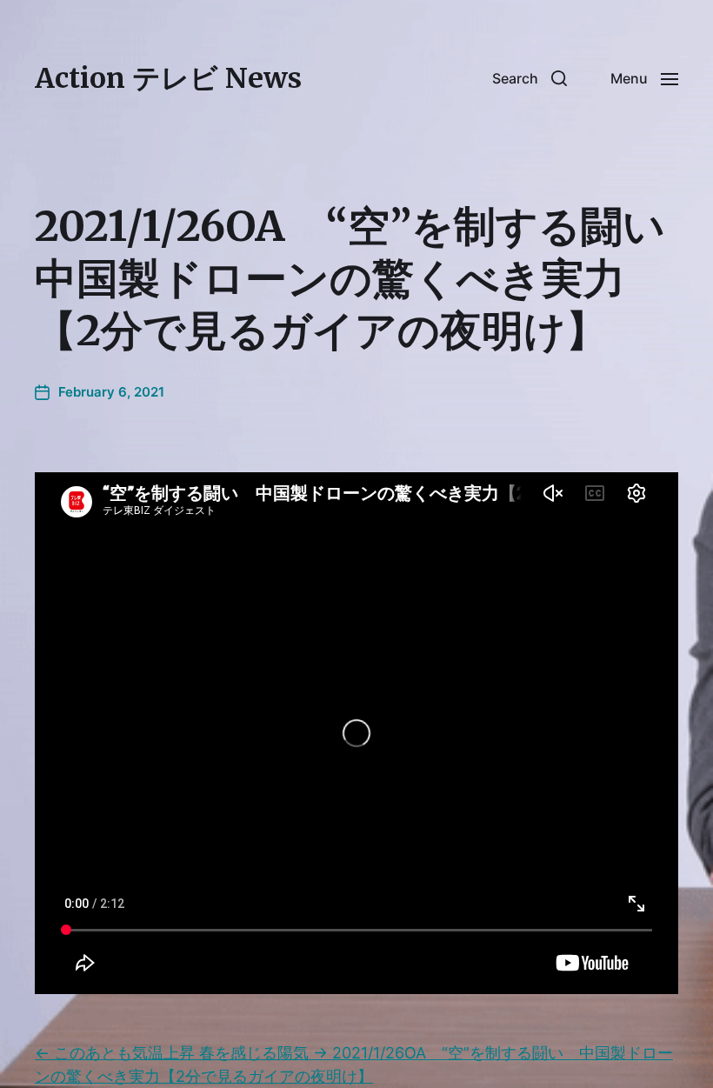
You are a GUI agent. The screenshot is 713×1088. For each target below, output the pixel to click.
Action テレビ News (168, 78)
